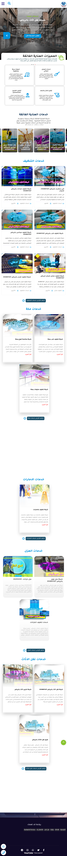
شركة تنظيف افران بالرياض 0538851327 (17, 277)
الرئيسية (62, 829)
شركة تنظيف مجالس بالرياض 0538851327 (20, 233)
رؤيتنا (52, 829)
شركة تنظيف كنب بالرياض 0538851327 (50, 233)
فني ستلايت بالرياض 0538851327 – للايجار (52, 190)
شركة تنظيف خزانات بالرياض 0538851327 (21, 190)
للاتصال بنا (40, 829)
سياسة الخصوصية (29, 829)
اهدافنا (57, 829)
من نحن (46, 829)
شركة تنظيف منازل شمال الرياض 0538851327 (52, 277)
